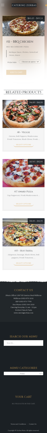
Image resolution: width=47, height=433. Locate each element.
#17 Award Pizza (23, 191)
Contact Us (32, 424)
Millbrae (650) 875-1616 (23, 298)
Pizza (26, 47)
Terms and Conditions (18, 424)
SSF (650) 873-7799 (23, 301)
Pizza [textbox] (30, 373)
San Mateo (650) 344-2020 (23, 304)
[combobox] (23, 373)
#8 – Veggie (23, 132)
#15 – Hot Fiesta (23, 250)
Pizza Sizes (12, 62)
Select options (23, 145)
